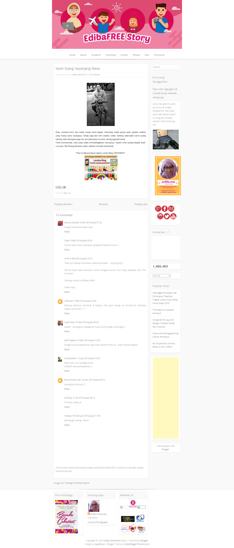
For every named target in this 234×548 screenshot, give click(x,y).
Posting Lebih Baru (63, 204)
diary (65, 193)
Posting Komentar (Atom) (77, 482)
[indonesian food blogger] (142, 507)
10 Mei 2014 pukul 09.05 (87, 322)
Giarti (66, 240)
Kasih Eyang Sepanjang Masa (78, 68)
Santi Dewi (69, 322)
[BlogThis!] (59, 187)
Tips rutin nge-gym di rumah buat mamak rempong (165, 93)
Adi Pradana (70, 340)
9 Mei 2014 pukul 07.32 (91, 222)
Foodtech (96, 54)
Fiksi (147, 54)
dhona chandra (71, 222)
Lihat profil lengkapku (98, 522)
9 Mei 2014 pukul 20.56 (85, 300)
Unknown (68, 300)
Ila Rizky (68, 397)
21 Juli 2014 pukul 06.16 (84, 397)
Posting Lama (140, 204)
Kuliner (124, 54)
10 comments (94, 74)
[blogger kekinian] (124, 531)
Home (72, 54)
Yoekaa (68, 415)
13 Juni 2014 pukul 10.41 (88, 358)
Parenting (111, 54)
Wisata (136, 54)
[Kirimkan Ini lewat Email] (57, 187)
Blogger (165, 449)
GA (69, 193)
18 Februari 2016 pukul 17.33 (86, 415)
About (83, 54)
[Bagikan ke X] (62, 187)
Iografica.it (100, 544)
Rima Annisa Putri (72, 379)
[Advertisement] (166, 398)
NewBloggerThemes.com (137, 544)
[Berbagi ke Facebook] (64, 187)
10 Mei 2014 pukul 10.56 (88, 340)
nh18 (66, 258)
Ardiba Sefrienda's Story (114, 540)
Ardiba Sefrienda (78, 74)
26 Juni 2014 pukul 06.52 (93, 379)
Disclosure (159, 54)
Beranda (103, 204)
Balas (67, 231)
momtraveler (70, 358)
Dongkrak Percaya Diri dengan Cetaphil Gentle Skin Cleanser (163, 323)
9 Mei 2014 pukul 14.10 (81, 258)
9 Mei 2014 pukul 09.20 (81, 240)
